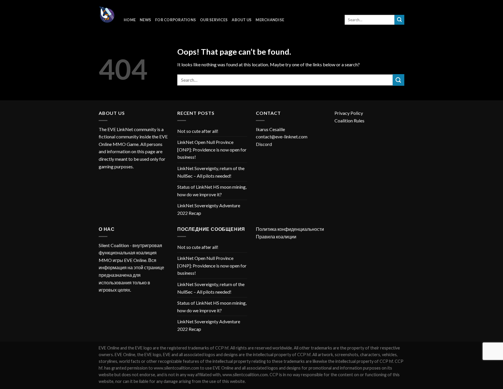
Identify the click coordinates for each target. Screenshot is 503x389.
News (145, 19)
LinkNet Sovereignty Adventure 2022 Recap (208, 209)
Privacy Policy (348, 113)
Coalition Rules (349, 120)
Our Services (214, 19)
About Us (242, 19)
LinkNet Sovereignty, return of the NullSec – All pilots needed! (211, 172)
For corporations (175, 19)
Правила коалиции (276, 236)
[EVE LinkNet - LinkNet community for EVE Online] (107, 14)
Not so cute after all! (197, 131)
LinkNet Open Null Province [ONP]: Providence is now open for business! (212, 149)
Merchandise (270, 19)
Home (130, 19)
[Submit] (399, 20)
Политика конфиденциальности (290, 229)
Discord (264, 144)
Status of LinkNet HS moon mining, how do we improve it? (212, 190)
